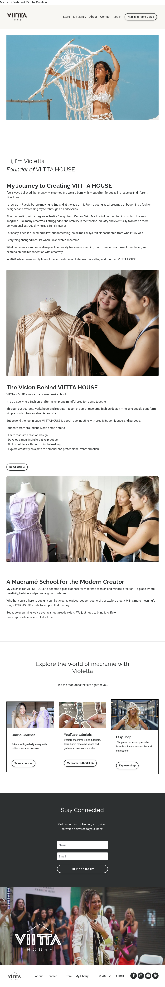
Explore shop (127, 765)
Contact (105, 16)
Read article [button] (17, 467)
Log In (117, 16)
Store (66, 16)
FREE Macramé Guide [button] (140, 16)
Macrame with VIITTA (80, 763)
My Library (79, 16)
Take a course (24, 763)
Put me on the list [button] (83, 869)
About (93, 16)
